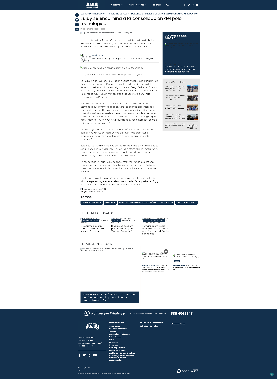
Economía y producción (154, 220)
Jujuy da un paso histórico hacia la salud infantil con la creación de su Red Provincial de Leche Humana (155, 268)
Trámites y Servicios (149, 326)
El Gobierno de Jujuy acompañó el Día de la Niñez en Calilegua (122, 58)
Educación (113, 342)
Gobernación (114, 326)
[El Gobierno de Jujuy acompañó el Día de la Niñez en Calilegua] (86, 58)
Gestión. (87, 294)
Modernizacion (115, 360)
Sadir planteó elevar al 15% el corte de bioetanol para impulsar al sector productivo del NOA (109, 297)
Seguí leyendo (98, 55)
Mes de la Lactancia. (151, 265)
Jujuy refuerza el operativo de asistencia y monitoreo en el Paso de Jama (175, 88)
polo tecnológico (186, 203)
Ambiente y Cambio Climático (122, 353)
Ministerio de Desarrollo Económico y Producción (146, 203)
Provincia (156, 5)
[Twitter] (77, 20)
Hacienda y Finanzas (118, 329)
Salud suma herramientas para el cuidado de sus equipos (175, 126)
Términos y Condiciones (85, 368)
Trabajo (112, 331)
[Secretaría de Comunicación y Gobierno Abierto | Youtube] (197, 5)
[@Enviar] (77, 29)
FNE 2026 (116, 220)
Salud (177, 261)
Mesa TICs (110, 203)
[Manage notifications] (272, 374)
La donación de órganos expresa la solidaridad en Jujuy (186, 267)
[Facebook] (77, 15)
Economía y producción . (175, 64)
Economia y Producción (119, 334)
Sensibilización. (179, 265)
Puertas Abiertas (136, 5)
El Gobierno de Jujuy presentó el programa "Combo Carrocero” (123, 228)
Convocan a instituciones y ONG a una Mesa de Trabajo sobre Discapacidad (175, 98)
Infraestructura (115, 337)
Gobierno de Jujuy (91, 203)
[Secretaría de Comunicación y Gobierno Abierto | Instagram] (193, 5)
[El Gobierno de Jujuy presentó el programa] (125, 222)
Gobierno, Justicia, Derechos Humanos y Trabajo (121, 356)
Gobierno (116, 5)
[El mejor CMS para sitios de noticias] (185, 371)
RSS (79, 370)
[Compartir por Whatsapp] (77, 24)
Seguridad (113, 345)
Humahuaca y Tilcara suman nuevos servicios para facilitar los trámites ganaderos (180, 69)
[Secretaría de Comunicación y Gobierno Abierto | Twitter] (189, 5)
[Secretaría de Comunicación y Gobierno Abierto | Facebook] (184, 5)
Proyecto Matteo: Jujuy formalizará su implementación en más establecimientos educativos (174, 108)
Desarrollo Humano (117, 350)
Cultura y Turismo (117, 348)
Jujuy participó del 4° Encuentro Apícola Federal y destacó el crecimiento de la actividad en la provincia (175, 117)
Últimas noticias (178, 324)
